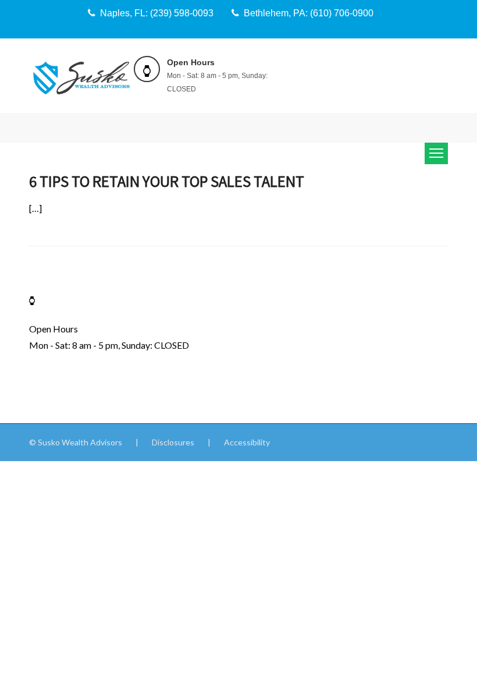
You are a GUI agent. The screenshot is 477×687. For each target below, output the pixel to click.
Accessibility (247, 442)
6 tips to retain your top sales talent (166, 181)
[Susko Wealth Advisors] (81, 77)
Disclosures (173, 442)
